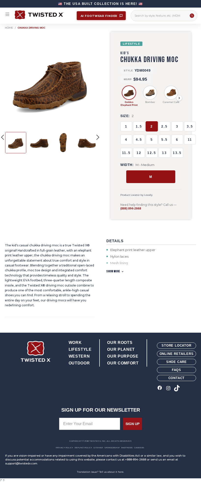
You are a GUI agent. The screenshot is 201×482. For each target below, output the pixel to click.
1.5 (139, 126)
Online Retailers (177, 354)
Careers (139, 447)
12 (139, 153)
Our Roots (119, 342)
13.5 (177, 153)
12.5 (151, 153)
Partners (127, 447)
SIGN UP (132, 424)
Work (75, 342)
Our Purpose (122, 356)
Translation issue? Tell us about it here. (100, 471)
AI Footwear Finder (99, 16)
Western (79, 356)
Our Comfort (122, 363)
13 (164, 153)
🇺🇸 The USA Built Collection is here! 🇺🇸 (100, 4)
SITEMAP (98, 447)
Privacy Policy (64, 447)
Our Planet (121, 349)
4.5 (139, 140)
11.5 (126, 153)
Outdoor (79, 363)
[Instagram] (168, 388)
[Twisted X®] (43, 15)
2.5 (164, 126)
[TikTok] (177, 388)
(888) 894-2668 (130, 208)
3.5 (190, 126)
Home (9, 27)
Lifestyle (80, 349)
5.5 (164, 140)
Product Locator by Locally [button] (136, 195)
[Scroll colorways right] (179, 98)
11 (190, 140)
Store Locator (176, 345)
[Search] (192, 15)
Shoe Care (176, 362)
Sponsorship (112, 447)
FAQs (176, 370)
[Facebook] (160, 388)
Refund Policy (83, 447)
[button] (97, 137)
